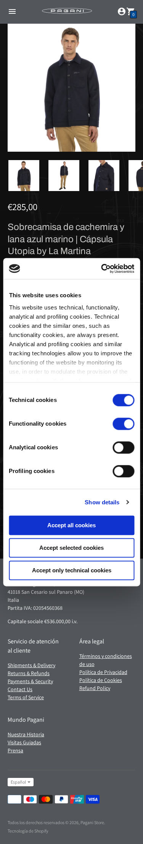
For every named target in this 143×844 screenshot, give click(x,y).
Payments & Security (30, 681)
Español (18, 782)
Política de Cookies (100, 680)
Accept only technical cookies (71, 570)
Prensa (15, 750)
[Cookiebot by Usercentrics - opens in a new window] (101, 269)
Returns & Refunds (29, 673)
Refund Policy (94, 688)
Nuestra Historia (26, 734)
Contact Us (20, 689)
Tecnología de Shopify (28, 831)
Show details (102, 502)
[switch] (123, 424)
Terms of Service (26, 697)
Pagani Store (92, 822)
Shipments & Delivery (31, 665)
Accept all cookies (71, 525)
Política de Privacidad (103, 672)
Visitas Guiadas (24, 742)
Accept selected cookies (71, 547)
